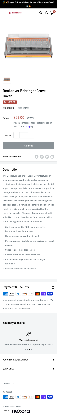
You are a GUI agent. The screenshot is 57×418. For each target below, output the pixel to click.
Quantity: (7, 135)
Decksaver (8, 108)
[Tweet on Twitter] (47, 156)
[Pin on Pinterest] (42, 156)
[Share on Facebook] (36, 156)
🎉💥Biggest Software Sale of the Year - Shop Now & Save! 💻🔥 (28, 4)
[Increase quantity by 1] (31, 135)
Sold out (28, 145)
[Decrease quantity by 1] (16, 135)
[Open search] (40, 12)
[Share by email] (52, 156)
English (7, 383)
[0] (52, 13)
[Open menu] (4, 13)
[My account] (46, 12)
